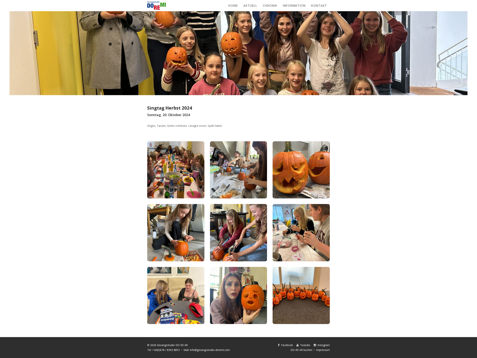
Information (294, 6)
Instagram (323, 345)
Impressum (323, 350)
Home (233, 6)
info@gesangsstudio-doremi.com (210, 350)
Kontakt (319, 6)
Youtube (304, 345)
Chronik (270, 6)
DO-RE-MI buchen (301, 350)
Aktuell (250, 6)
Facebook (286, 345)
